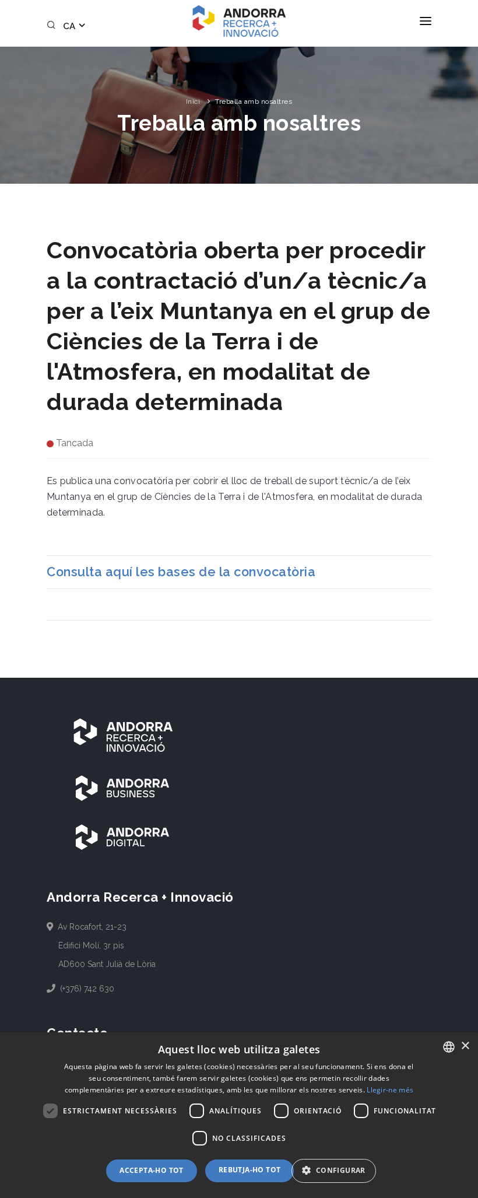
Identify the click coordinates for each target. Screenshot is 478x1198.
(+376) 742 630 (86, 988)
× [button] (465, 1046)
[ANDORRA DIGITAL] (122, 836)
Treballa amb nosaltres (253, 101)
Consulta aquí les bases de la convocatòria (181, 572)
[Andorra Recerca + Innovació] (239, 21)
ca (70, 26)
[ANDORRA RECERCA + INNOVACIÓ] (122, 735)
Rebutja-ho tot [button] (250, 1170)
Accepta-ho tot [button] (151, 1170)
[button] (337, 1171)
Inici (193, 101)
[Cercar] (53, 26)
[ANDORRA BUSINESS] (122, 788)
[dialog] (239, 1115)
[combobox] (449, 1047)
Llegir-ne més (390, 1090)
